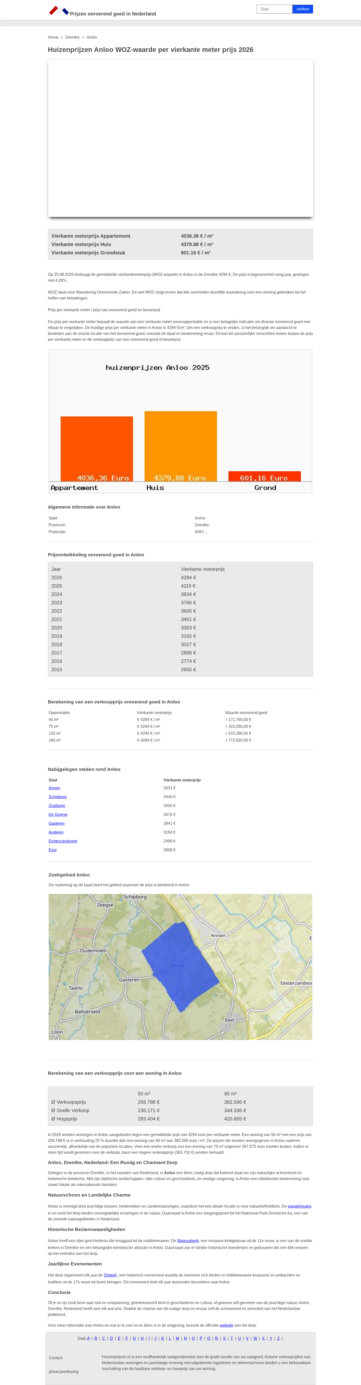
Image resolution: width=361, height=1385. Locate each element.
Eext (52, 850)
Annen (54, 788)
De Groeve (58, 814)
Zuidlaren (57, 806)
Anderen (56, 832)
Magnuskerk (188, 1241)
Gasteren (57, 823)
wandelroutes (299, 1206)
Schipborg (58, 797)
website (226, 1325)
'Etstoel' (110, 1275)
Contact (55, 1358)
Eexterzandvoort (63, 841)
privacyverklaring (64, 1371)
